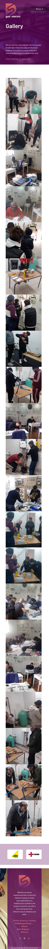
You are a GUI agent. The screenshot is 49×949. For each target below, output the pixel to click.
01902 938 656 (12, 59)
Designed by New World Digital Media (24, 948)
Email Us (26, 59)
